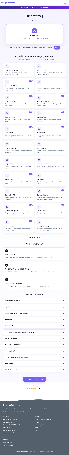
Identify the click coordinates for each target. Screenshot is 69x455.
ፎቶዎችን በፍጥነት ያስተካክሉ (43, 419)
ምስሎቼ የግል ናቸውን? (11, 338)
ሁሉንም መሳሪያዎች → (9, 433)
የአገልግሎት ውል (7, 442)
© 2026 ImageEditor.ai (22, 451)
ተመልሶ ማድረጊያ (8, 445)
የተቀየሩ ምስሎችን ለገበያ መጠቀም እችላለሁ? (17, 357)
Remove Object (8, 422)
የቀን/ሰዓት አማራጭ (10, 326)
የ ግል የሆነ (6, 440)
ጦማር (37, 427)
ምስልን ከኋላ (8, 319)
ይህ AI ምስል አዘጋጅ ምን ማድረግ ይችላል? (16, 313)
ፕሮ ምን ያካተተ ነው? (11, 370)
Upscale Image (8, 427)
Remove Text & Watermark (11, 425)
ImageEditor (8, 2)
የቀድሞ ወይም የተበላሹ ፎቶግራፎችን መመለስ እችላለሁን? (21, 332)
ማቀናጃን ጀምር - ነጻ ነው (34, 379)
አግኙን (37, 430)
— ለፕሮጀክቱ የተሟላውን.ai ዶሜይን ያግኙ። (34, 7)
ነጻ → (57, 47)
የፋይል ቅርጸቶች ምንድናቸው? (13, 344)
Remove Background (10, 419)
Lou (52, 451)
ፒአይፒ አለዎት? (9, 363)
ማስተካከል (8, 307)
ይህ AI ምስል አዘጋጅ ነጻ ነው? (13, 300)
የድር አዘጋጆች (39, 425)
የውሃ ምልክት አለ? (10, 351)
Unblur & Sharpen (9, 430)
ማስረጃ (37, 422)
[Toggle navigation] (65, 2)
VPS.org (40, 451)
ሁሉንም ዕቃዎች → (34, 237)
